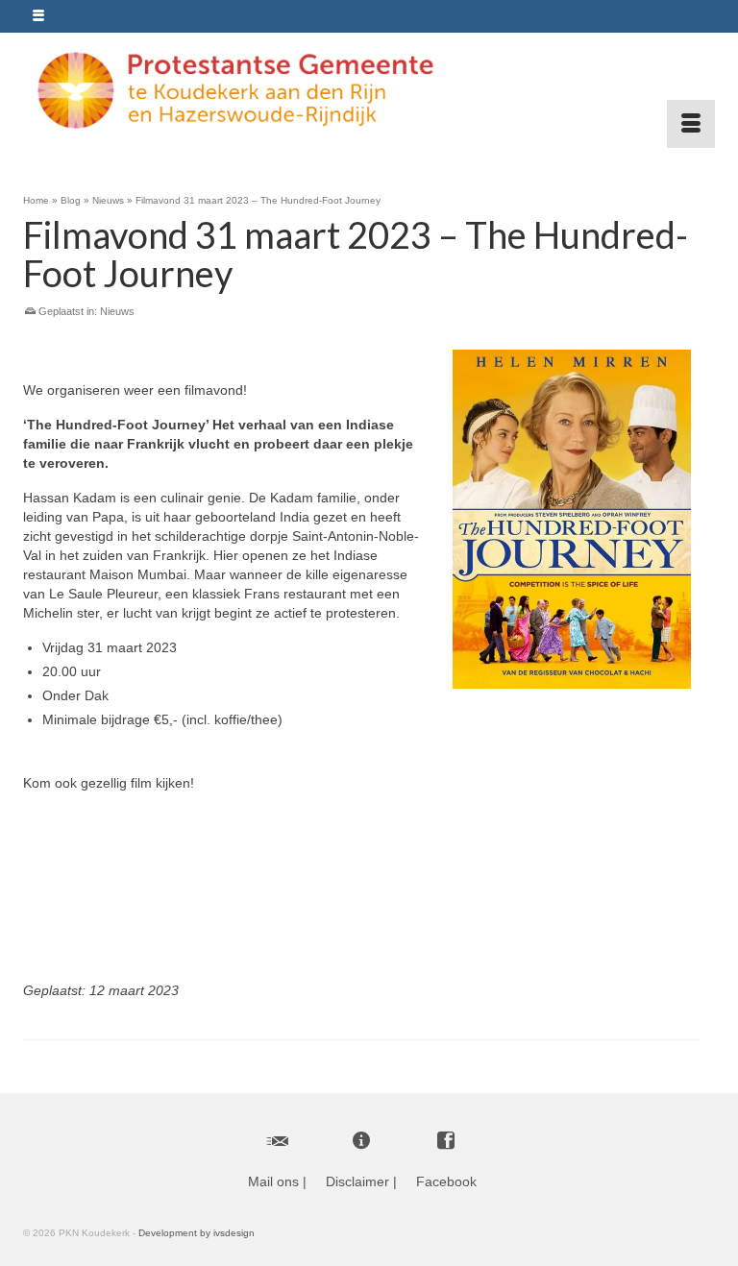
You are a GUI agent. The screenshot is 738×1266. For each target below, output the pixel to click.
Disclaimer (357, 1181)
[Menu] (691, 124)
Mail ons (273, 1181)
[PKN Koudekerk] (362, 90)
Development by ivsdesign (196, 1233)
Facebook (446, 1181)
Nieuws (117, 311)
